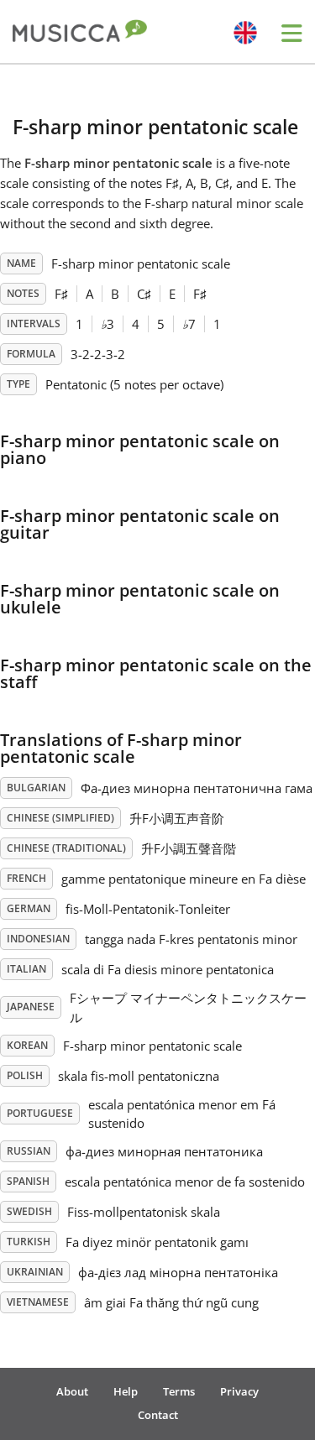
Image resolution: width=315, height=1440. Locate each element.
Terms (179, 1391)
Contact (158, 1414)
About (72, 1391)
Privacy (239, 1391)
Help (125, 1391)
